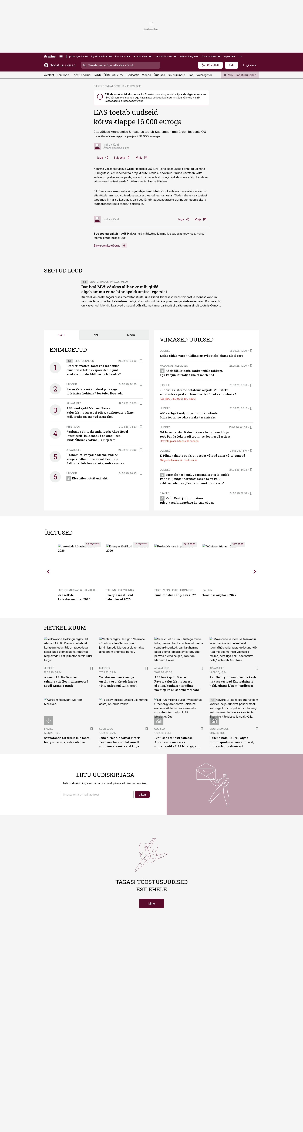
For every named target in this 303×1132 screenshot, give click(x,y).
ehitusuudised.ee (142, 56)
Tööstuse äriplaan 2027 (219, 595)
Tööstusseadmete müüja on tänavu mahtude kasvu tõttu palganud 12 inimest (118, 681)
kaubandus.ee (122, 56)
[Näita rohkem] (240, 56)
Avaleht (49, 75)
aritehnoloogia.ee (189, 56)
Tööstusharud (81, 75)
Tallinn (207, 590)
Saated (164, 493)
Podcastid (132, 75)
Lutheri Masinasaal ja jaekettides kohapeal (88, 590)
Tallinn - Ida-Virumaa (120, 590)
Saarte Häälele (157, 181)
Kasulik (165, 385)
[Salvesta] (141, 361)
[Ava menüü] (61, 56)
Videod (146, 75)
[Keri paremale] (255, 571)
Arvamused (73, 403)
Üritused (159, 75)
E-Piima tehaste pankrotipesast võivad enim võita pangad (202, 455)
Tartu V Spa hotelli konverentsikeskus (181, 590)
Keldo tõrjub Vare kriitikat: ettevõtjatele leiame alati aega (201, 355)
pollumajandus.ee (78, 56)
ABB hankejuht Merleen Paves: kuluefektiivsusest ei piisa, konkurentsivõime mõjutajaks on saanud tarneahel (100, 412)
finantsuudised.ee (211, 56)
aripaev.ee (229, 56)
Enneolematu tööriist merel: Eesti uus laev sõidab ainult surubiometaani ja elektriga (119, 742)
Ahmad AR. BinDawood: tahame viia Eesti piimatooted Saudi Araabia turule (66, 681)
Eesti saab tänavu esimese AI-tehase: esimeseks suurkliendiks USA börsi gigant (177, 742)
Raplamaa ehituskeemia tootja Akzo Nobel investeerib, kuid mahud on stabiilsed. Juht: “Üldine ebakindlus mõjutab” (97, 436)
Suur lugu (106, 728)
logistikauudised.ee (101, 56)
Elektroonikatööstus (107, 245)
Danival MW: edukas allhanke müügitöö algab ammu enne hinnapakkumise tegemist (124, 289)
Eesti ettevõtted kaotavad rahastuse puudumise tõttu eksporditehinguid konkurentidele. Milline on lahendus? (93, 370)
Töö (191, 75)
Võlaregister (204, 75)
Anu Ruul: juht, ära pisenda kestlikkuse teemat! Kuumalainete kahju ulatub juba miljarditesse (233, 681)
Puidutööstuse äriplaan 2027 (175, 595)
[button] (97, 794)
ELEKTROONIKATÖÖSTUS (109, 86)
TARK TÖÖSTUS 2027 (108, 75)
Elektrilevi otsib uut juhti (90, 478)
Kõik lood (63, 75)
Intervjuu (73, 426)
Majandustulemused (174, 365)
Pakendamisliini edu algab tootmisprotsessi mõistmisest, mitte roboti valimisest (232, 742)
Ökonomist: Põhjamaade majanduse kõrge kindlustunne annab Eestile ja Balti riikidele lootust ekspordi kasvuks (95, 459)
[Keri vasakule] (48, 571)
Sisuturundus (177, 75)
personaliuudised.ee (165, 56)
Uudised (71, 384)
